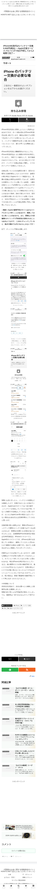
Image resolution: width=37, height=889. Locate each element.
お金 (9, 874)
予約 (5, 608)
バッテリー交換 (26, 605)
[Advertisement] (18, 29)
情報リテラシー (27, 877)
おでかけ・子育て (9, 877)
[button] (27, 120)
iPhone (17, 605)
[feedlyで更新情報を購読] (10, 670)
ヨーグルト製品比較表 (18, 880)
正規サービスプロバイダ (15, 608)
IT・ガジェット (8, 605)
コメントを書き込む (18, 851)
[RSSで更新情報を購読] (27, 670)
